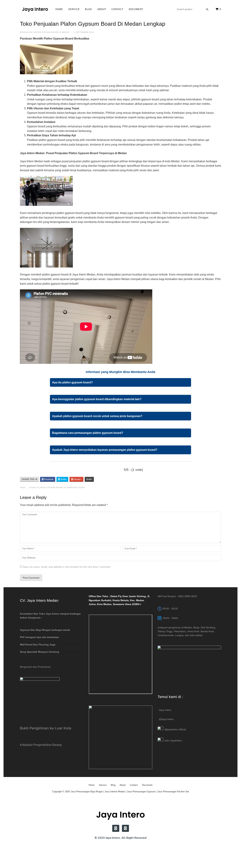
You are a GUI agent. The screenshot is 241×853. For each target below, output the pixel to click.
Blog (88, 9)
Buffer (89, 479)
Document (136, 9)
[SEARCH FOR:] (192, 9)
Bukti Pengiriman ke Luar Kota (45, 728)
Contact (117, 9)
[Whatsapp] (125, 828)
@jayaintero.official (175, 729)
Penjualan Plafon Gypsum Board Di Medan (44, 32)
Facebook (48, 479)
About (101, 9)
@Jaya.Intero (166, 719)
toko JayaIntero (173, 740)
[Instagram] (115, 828)
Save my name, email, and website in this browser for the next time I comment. (67, 566)
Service (74, 9)
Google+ (77, 479)
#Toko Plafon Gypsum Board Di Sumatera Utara (57, 487)
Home (59, 9)
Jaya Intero (165, 710)
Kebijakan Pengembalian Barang (41, 744)
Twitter (63, 479)
